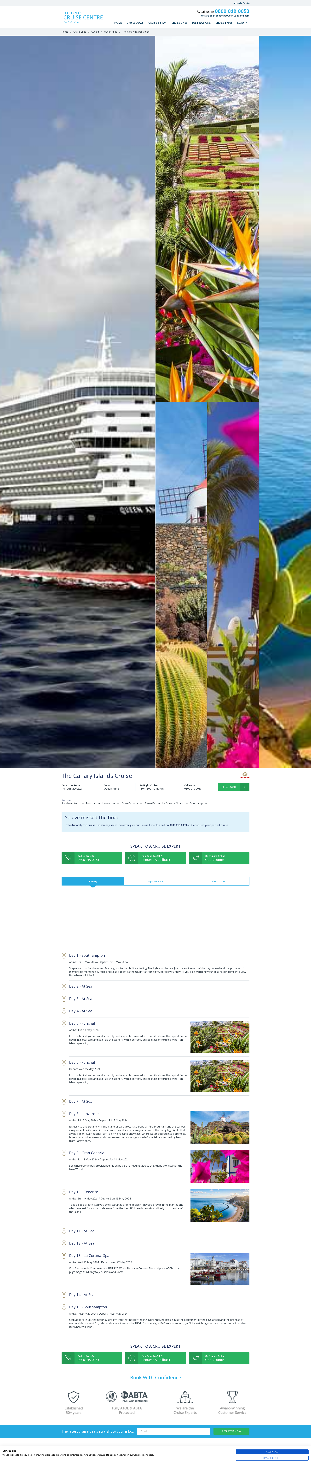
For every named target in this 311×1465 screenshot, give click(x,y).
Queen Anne (110, 31)
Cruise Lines (179, 22)
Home (118, 22)
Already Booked (242, 3)
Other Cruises (218, 881)
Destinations (201, 22)
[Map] (155, 917)
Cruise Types (224, 22)
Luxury (242, 22)
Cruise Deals (135, 22)
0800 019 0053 (193, 788)
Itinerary (93, 881)
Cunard (95, 31)
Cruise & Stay (157, 22)
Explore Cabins (155, 881)
